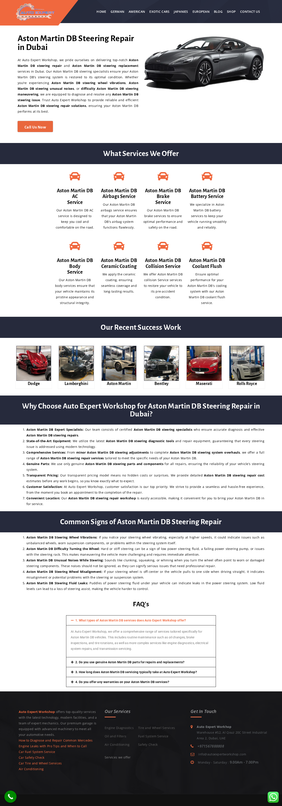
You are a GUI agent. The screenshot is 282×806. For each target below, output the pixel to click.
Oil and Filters (115, 736)
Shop (231, 11)
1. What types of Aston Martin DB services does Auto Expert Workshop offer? (130, 620)
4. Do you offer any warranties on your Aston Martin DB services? (122, 682)
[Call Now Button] (10, 797)
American (137, 11)
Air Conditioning (31, 769)
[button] (141, 620)
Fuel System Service (153, 736)
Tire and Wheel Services (156, 728)
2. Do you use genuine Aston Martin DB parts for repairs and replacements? (129, 662)
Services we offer (118, 757)
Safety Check (148, 744)
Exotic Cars (159, 11)
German (117, 11)
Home (101, 11)
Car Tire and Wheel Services (40, 763)
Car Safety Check (31, 757)
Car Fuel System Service (37, 752)
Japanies (181, 11)
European (201, 11)
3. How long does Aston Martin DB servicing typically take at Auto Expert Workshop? (136, 672)
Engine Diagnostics (119, 728)
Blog (218, 11)
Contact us (250, 11)
